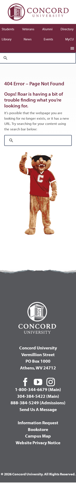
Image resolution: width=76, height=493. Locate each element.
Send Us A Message (38, 409)
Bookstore (38, 429)
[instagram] (50, 382)
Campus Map (38, 436)
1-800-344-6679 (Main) (38, 389)
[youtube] (38, 382)
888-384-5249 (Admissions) (38, 402)
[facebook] (25, 382)
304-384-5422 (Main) (38, 396)
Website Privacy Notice (38, 442)
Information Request (38, 422)
